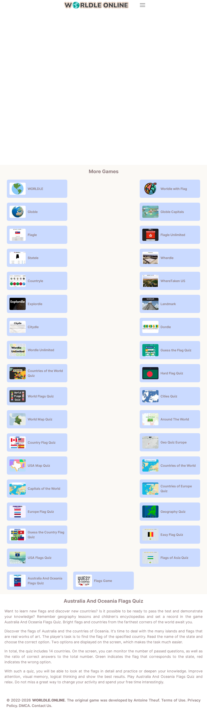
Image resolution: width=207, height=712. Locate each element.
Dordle (166, 327)
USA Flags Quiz (40, 558)
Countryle (35, 281)
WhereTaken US (173, 281)
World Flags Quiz (41, 396)
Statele (33, 258)
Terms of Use (173, 700)
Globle (33, 212)
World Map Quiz (40, 419)
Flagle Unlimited (173, 235)
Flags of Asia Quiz (174, 558)
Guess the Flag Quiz (176, 350)
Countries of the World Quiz (45, 373)
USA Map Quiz (39, 465)
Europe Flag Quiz (41, 512)
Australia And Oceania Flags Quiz (45, 580)
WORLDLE (35, 189)
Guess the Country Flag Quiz (46, 534)
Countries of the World (178, 465)
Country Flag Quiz (42, 442)
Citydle (33, 327)
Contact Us (41, 706)
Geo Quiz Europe (174, 442)
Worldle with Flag (174, 189)
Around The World (175, 419)
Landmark (168, 304)
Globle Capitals (172, 212)
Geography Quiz (173, 512)
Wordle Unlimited (41, 350)
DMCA (24, 706)
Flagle (32, 235)
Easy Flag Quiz (172, 535)
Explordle (35, 304)
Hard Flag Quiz (172, 373)
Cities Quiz (169, 396)
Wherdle (167, 258)
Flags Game (103, 581)
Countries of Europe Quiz (176, 488)
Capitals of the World (44, 489)
